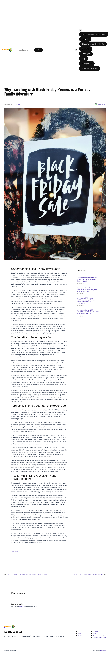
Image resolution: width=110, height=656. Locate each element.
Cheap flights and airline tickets (93, 44)
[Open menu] (76, 50)
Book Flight (86, 54)
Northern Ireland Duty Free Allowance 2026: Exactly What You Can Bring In (87, 289)
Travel (17, 104)
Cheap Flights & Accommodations (93, 34)
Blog (83, 59)
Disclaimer (85, 49)
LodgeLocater (13, 632)
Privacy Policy (87, 63)
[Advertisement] (55, 15)
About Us (85, 39)
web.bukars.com (98, 635)
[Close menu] (80, 30)
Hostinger (103, 650)
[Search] (38, 50)
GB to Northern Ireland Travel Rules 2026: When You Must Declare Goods (87, 279)
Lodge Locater (102, 104)
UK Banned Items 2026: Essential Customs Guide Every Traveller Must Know (88, 311)
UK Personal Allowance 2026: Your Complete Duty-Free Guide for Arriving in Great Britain (86, 300)
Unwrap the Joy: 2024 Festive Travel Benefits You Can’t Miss (27, 574)
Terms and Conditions (89, 68)
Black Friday (15, 551)
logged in (22, 606)
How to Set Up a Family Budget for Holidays (88, 574)
